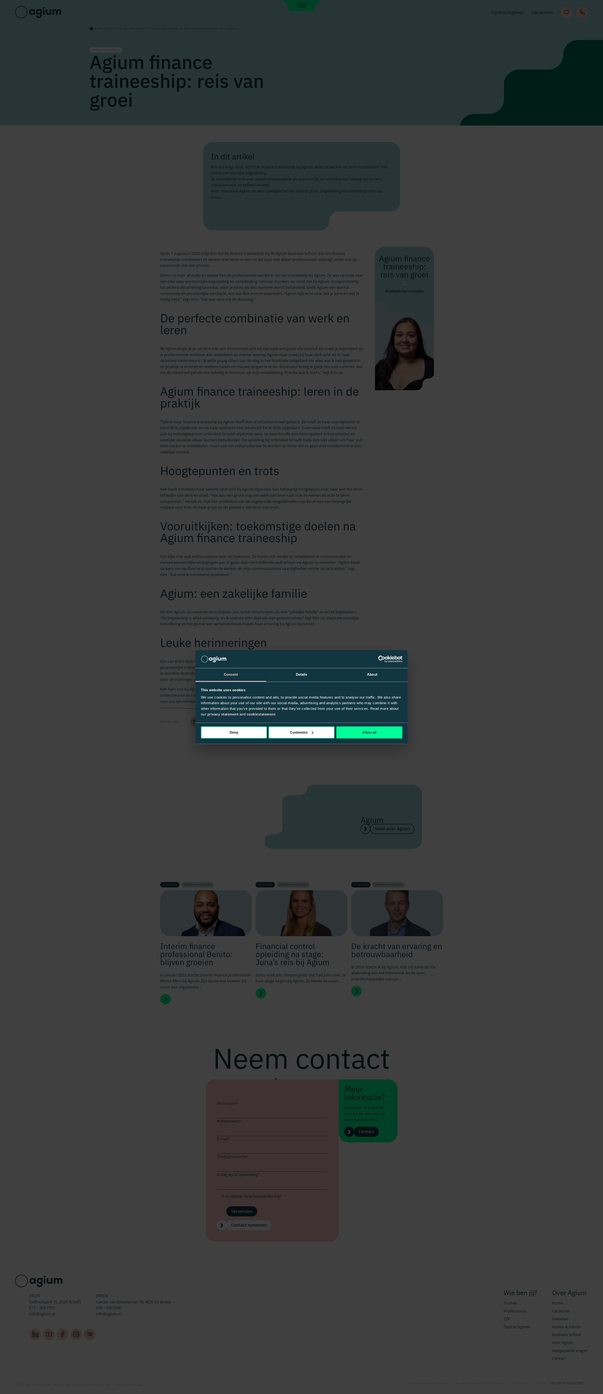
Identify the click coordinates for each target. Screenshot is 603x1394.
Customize (299, 732)
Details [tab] (301, 675)
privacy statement (223, 714)
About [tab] (372, 675)
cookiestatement (261, 714)
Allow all (369, 732)
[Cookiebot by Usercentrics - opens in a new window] (381, 658)
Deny (234, 732)
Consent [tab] (231, 675)
